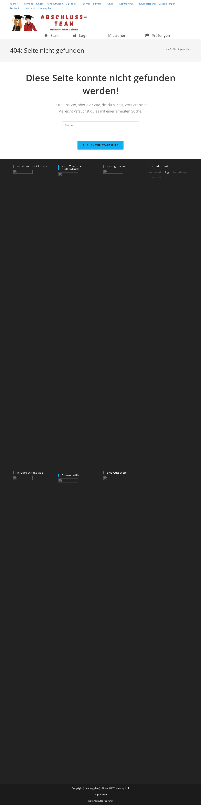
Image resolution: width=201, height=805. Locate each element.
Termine (28, 3)
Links (110, 3)
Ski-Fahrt (30, 8)
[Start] (163, 49)
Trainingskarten (46, 8)
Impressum (100, 794)
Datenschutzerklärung (100, 800)
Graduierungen (167, 3)
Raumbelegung (147, 3)
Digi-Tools (71, 3)
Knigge (40, 3)
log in (168, 172)
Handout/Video (55, 3)
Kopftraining (126, 3)
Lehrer (86, 3)
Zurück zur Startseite (100, 145)
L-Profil (97, 3)
